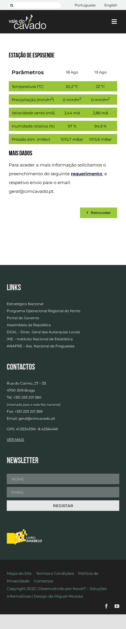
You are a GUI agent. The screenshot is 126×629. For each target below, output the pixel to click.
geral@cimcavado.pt (31, 191)
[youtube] (117, 606)
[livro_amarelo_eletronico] (24, 530)
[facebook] (106, 606)
